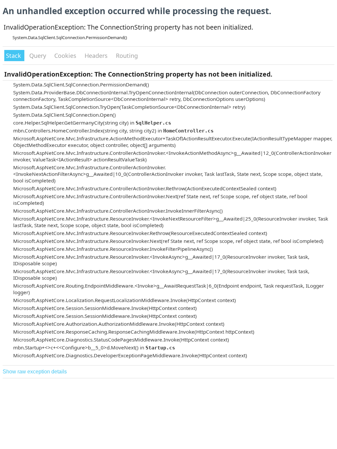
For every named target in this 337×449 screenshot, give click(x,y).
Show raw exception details (35, 371)
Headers (97, 55)
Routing (127, 55)
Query (38, 55)
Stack (14, 55)
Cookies (66, 55)
